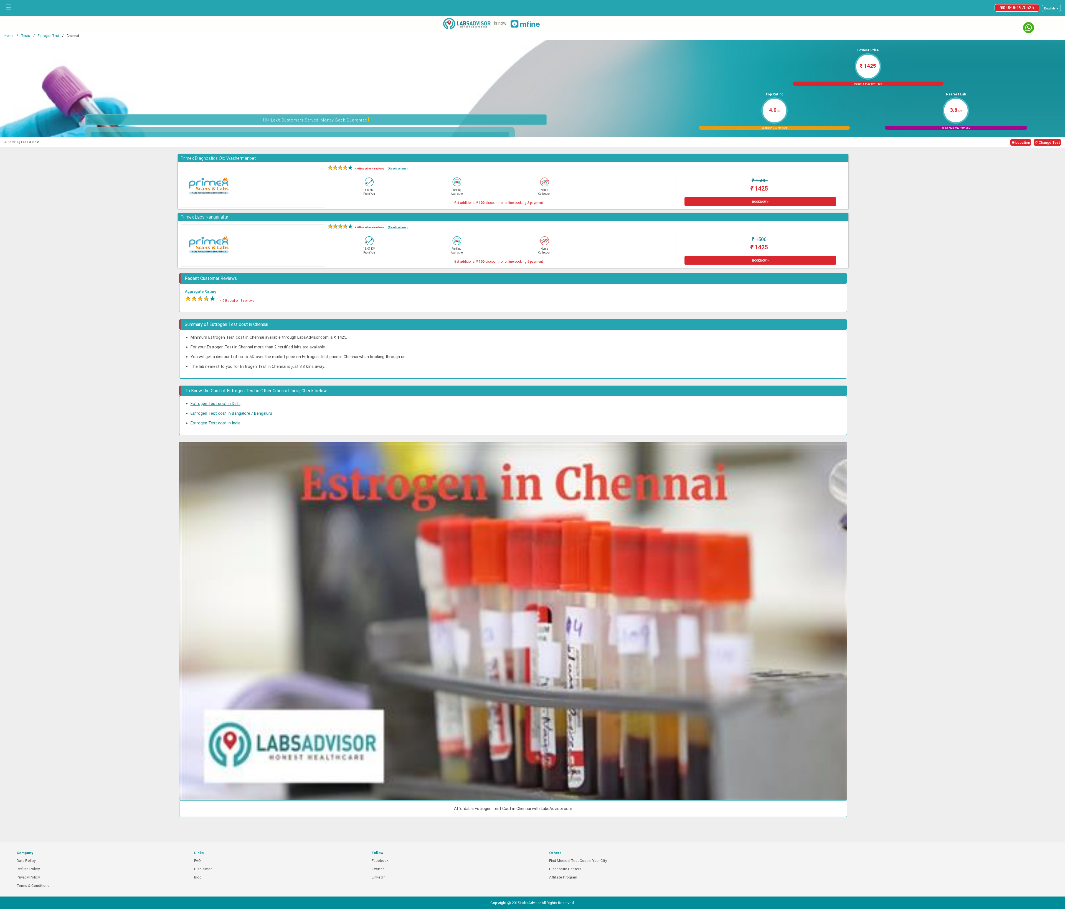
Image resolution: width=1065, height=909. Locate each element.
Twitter (378, 869)
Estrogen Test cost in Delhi (215, 403)
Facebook (380, 861)
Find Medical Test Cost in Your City (578, 861)
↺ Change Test (1047, 142)
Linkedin (379, 877)
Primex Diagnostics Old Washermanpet (218, 158)
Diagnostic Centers (565, 869)
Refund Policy (28, 869)
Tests (25, 36)
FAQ (197, 861)
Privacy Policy (28, 877)
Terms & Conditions (33, 885)
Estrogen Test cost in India (215, 423)
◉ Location (1020, 142)
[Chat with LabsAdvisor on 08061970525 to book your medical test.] (1028, 27)
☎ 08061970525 (1017, 7)
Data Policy (26, 861)
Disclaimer (203, 869)
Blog (198, 877)
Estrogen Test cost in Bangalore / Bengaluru (231, 413)
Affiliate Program (563, 877)
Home (8, 36)
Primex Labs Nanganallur (204, 217)
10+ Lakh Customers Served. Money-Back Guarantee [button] (316, 119)
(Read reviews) (398, 168)
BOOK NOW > (760, 201)
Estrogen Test (48, 36)
